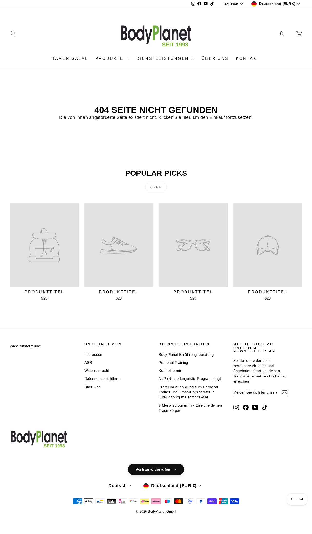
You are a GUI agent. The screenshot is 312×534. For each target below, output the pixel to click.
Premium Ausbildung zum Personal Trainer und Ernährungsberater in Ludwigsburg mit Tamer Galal (188, 392)
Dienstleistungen (163, 58)
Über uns (215, 58)
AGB (88, 362)
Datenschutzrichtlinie (102, 379)
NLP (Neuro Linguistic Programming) (190, 379)
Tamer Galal (70, 58)
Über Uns (92, 387)
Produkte (110, 58)
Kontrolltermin (170, 370)
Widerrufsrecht (96, 370)
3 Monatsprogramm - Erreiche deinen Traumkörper (190, 408)
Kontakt (248, 58)
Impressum (94, 354)
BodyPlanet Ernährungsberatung (186, 354)
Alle (155, 187)
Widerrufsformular (25, 346)
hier (186, 117)
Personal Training (173, 362)
